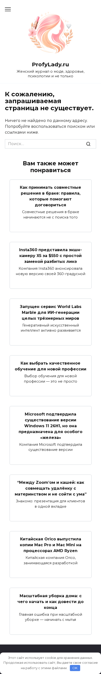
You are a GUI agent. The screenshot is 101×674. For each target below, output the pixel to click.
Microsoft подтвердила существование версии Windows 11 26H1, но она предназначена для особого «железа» (50, 426)
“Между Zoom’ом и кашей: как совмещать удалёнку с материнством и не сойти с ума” (51, 488)
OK (74, 668)
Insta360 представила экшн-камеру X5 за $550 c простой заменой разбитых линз (50, 256)
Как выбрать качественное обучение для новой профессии (50, 366)
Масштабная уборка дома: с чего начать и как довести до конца (50, 601)
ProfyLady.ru (50, 64)
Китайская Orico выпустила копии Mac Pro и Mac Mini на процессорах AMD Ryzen (50, 545)
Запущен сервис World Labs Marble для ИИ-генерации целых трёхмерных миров (50, 312)
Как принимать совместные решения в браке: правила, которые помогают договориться (50, 196)
